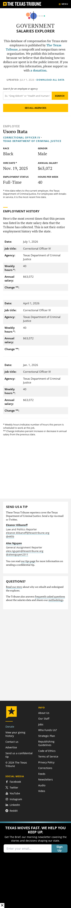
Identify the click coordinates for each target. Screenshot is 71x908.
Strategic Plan (46, 736)
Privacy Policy (46, 762)
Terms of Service (48, 756)
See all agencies (35, 107)
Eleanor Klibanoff (16, 525)
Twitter (14, 787)
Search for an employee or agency (20, 88)
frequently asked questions (50, 596)
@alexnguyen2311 (17, 554)
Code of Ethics (47, 751)
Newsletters (45, 779)
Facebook (15, 782)
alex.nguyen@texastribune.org (24, 551)
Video (41, 791)
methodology (55, 600)
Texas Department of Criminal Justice (32, 141)
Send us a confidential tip (19, 754)
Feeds (41, 774)
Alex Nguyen (14, 543)
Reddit (14, 810)
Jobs (40, 724)
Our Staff (43, 718)
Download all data (50, 79)
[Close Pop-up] (2, 905)
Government (35, 25)
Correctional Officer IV (21, 137)
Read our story (14, 587)
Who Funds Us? (47, 730)
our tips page (28, 561)
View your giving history (15, 734)
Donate (9, 726)
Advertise (11, 747)
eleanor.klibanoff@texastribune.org (27, 533)
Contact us (11, 741)
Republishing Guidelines (46, 743)
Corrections (45, 768)
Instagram (16, 799)
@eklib (10, 536)
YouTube (15, 793)
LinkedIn (15, 805)
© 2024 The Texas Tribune (16, 764)
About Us (43, 713)
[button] (35, 865)
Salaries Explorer (35, 31)
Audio (41, 785)
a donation (38, 70)
